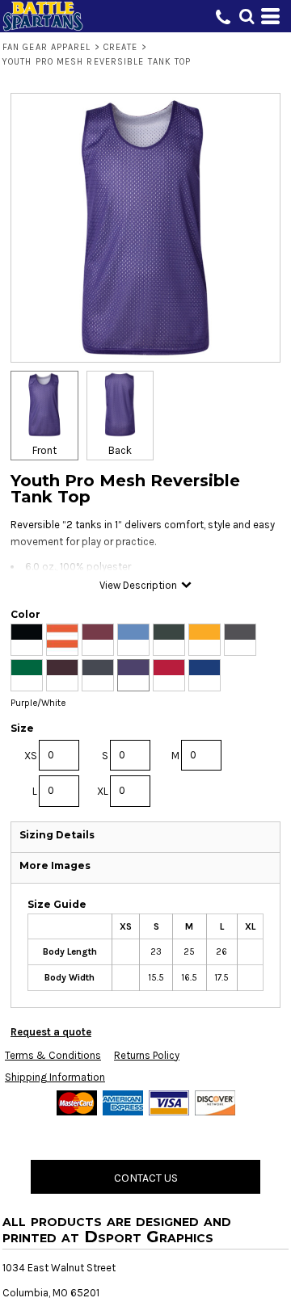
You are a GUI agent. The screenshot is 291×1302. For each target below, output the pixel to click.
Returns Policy (146, 1055)
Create (120, 47)
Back (120, 450)
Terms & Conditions (53, 1055)
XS (30, 756)
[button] (246, 16)
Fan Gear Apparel (46, 47)
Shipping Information (55, 1077)
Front (44, 450)
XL (102, 791)
